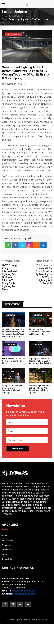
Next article (43, 260)
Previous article (12, 260)
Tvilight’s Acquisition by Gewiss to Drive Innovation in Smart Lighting (12, 389)
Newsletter (6, 545)
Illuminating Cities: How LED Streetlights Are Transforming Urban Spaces (39, 389)
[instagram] (13, 604)
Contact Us (7, 559)
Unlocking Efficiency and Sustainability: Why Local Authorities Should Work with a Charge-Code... (13, 332)
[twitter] (20, 604)
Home (4, 16)
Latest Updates (16, 16)
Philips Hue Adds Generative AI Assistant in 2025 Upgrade (39, 331)
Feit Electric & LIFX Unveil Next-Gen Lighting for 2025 (13, 360)
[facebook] (5, 604)
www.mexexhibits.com (23, 593)
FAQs (4, 554)
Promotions (7, 549)
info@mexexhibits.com (23, 590)
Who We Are (7, 540)
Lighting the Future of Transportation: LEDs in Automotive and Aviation (40, 360)
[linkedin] (28, 604)
